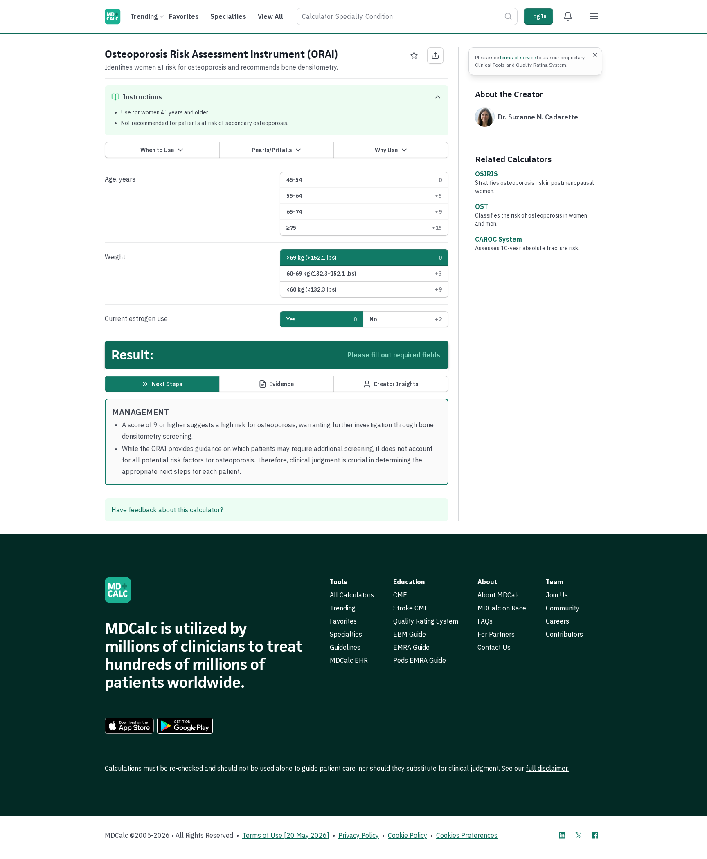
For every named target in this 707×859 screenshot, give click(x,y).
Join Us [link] (557, 595)
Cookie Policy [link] (407, 835)
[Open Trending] (161, 16)
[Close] (595, 55)
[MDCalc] (112, 16)
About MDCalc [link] (498, 595)
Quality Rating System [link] (425, 621)
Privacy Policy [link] (358, 835)
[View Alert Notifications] (568, 16)
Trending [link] (343, 608)
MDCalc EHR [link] (349, 660)
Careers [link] (557, 621)
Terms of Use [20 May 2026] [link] (285, 835)
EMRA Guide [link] (411, 647)
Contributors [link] (564, 634)
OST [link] (481, 206)
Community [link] (562, 608)
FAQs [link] (485, 621)
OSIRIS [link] (486, 174)
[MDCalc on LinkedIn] (562, 835)
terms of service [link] (518, 57)
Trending (144, 16)
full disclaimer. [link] (547, 768)
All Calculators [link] (352, 595)
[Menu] (594, 16)
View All (270, 16)
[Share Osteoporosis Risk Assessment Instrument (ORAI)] (435, 55)
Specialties (228, 16)
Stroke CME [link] (410, 608)
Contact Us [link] (494, 647)
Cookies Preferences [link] (467, 835)
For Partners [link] (496, 634)
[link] (129, 726)
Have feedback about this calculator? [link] (167, 510)
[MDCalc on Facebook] (595, 835)
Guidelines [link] (345, 647)
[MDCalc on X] (578, 835)
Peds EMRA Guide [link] (419, 660)
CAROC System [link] (498, 239)
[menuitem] (146, 16)
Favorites (184, 16)
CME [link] (400, 595)
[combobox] (407, 16)
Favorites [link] (343, 621)
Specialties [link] (346, 634)
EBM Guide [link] (409, 634)
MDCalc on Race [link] (501, 608)
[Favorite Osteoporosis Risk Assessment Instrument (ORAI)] (414, 55)
